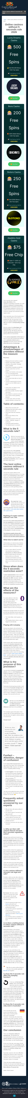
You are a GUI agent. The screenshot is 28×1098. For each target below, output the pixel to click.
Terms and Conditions (7, 1088)
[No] (26, 1093)
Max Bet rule (6, 970)
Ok (14, 1095)
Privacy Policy (16, 1088)
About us (23, 1088)
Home (5, 19)
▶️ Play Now (14, 98)
